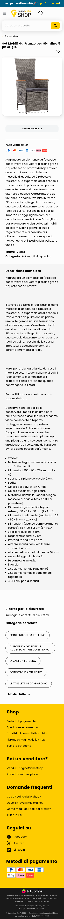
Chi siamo (20, 906)
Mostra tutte (17, 694)
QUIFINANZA (20, 902)
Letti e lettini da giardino (28, 683)
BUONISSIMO (32, 902)
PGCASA (10, 899)
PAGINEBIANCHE (22, 899)
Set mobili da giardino (36, 256)
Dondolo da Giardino (26, 672)
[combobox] (32, 25)
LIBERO (10, 895)
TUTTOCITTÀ (36, 899)
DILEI (45, 899)
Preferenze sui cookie (35, 909)
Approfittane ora (48, 3)
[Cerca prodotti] (55, 25)
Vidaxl (21, 252)
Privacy (38, 906)
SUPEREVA (44, 902)
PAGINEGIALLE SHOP (47, 895)
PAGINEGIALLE (30, 895)
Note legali (29, 906)
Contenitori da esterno (27, 635)
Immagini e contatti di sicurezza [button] (27, 615)
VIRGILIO (19, 895)
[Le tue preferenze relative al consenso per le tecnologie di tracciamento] (58, 913)
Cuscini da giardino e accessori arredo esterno (29, 648)
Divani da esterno (23, 661)
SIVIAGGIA (53, 899)
